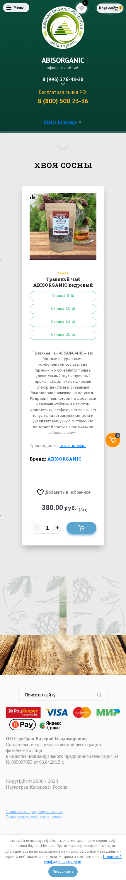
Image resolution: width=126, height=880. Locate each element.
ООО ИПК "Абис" (72, 446)
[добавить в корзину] (81, 528)
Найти (102, 695)
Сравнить (32, 196)
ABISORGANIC (63, 60)
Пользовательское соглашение (34, 816)
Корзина (106, 8)
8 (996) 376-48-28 (63, 79)
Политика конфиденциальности (34, 811)
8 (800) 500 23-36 (63, 101)
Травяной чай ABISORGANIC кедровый (63, 282)
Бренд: (55, 459)
